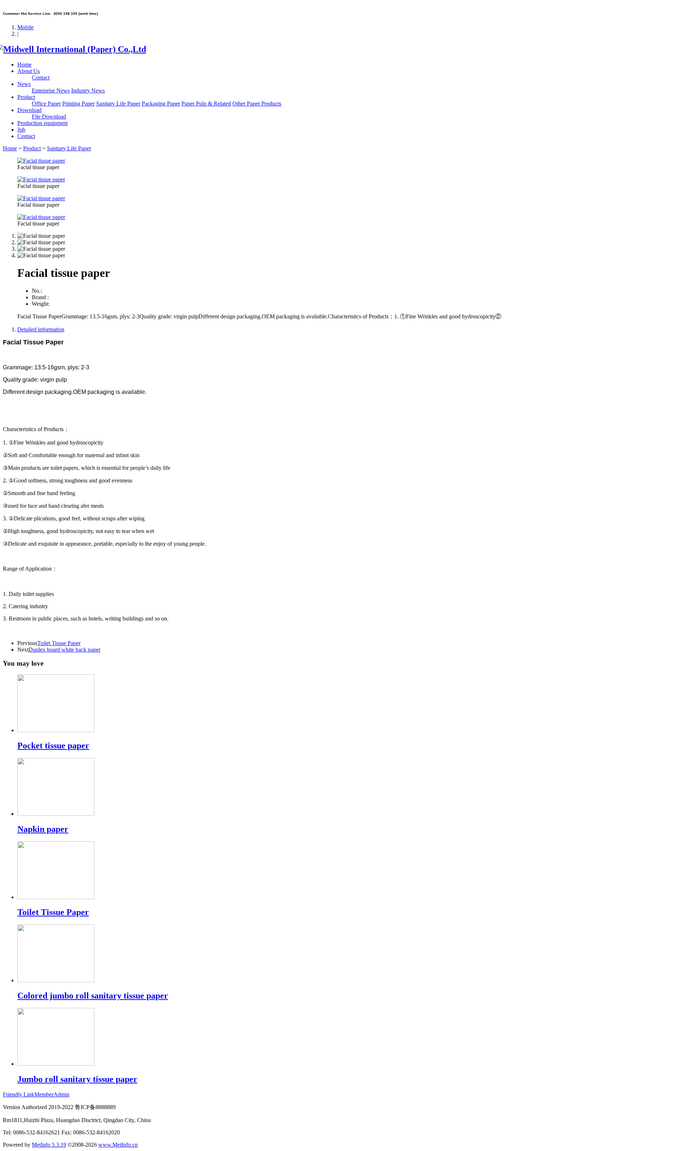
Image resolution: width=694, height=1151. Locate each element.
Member (43, 1094)
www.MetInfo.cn (118, 1145)
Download (29, 110)
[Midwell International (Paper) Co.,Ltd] (74, 49)
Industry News (88, 90)
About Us (28, 71)
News (24, 84)
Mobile (25, 27)
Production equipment (42, 123)
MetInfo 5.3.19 (49, 1145)
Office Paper (46, 103)
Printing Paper (78, 103)
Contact (41, 77)
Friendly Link (18, 1094)
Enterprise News (51, 90)
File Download (49, 116)
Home (24, 64)
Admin (61, 1094)
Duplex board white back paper (64, 650)
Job (21, 129)
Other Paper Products (256, 103)
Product (26, 97)
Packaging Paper (161, 103)
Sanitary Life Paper (118, 103)
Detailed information (40, 329)
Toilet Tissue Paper (59, 643)
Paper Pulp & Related (206, 103)
